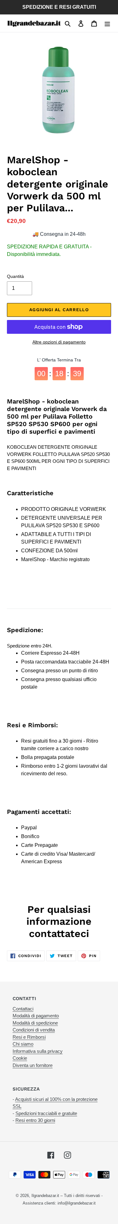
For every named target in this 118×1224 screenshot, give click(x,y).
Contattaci (23, 1008)
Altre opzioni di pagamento (59, 341)
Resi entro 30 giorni (35, 1120)
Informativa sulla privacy (38, 1051)
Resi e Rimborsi (29, 1037)
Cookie (20, 1058)
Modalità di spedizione (35, 1023)
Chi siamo (23, 1044)
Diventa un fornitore (33, 1065)
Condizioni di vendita (34, 1029)
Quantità (15, 276)
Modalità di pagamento (36, 1015)
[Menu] (107, 23)
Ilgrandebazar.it (45, 1195)
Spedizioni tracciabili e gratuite (46, 1113)
